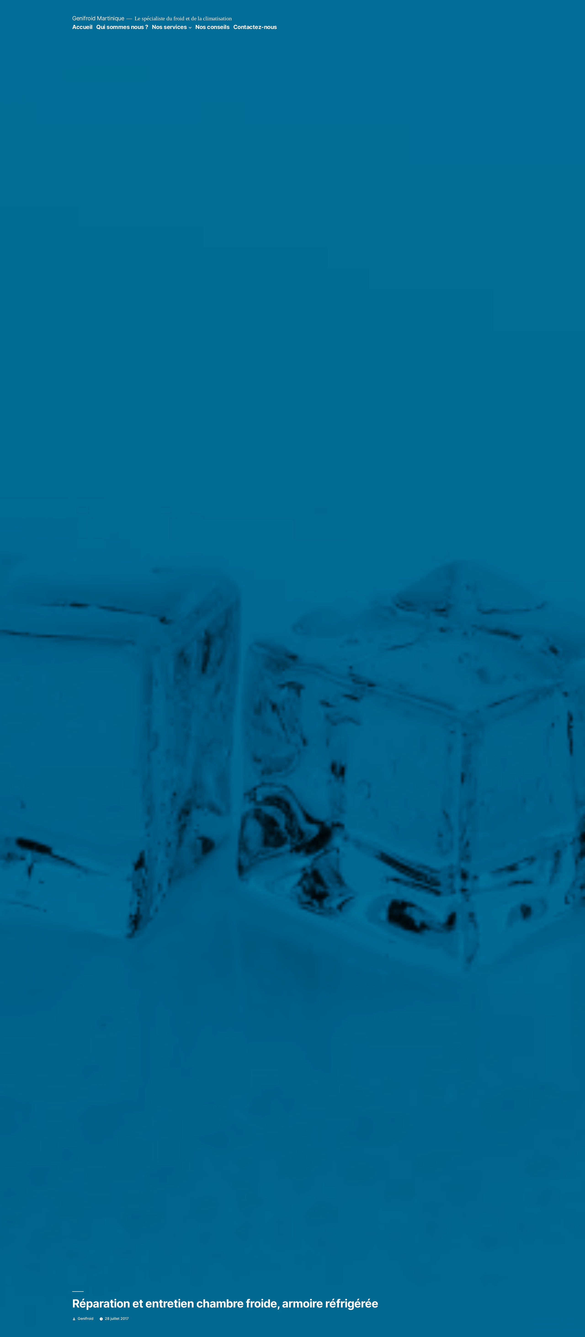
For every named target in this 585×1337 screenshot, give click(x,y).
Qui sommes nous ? (122, 27)
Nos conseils (212, 27)
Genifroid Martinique (98, 18)
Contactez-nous (255, 27)
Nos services (169, 27)
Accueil (82, 27)
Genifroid (85, 1318)
